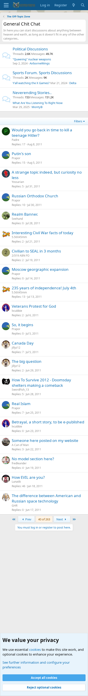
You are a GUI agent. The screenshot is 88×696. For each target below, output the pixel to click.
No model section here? (33, 458)
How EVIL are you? (28, 477)
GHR (14, 505)
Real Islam (21, 403)
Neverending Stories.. (32, 92)
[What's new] (73, 5)
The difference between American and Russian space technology (46, 498)
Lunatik (16, 482)
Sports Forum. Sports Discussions (42, 72)
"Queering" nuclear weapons (32, 59)
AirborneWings (40, 63)
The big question (27, 361)
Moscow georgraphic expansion (40, 269)
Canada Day (23, 343)
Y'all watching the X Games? (31, 83)
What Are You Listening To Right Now (38, 103)
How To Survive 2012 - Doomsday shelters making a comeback (41, 382)
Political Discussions (30, 49)
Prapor (16, 158)
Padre (15, 140)
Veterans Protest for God (34, 306)
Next (60, 519)
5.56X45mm (19, 237)
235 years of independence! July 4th (44, 287)
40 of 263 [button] (44, 519)
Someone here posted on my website (45, 440)
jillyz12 (16, 347)
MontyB (37, 107)
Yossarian (18, 182)
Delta (72, 83)
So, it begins (22, 324)
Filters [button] (78, 121)
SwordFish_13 (20, 390)
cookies (35, 649)
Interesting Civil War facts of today (42, 232)
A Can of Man (20, 445)
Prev (28, 519)
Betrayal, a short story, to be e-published (48, 422)
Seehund (17, 219)
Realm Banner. (25, 214)
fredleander (19, 463)
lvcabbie (17, 311)
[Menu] (6, 5)
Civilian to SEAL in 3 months (36, 251)
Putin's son (21, 153)
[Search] (82, 5)
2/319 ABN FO (20, 255)
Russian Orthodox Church (35, 195)
